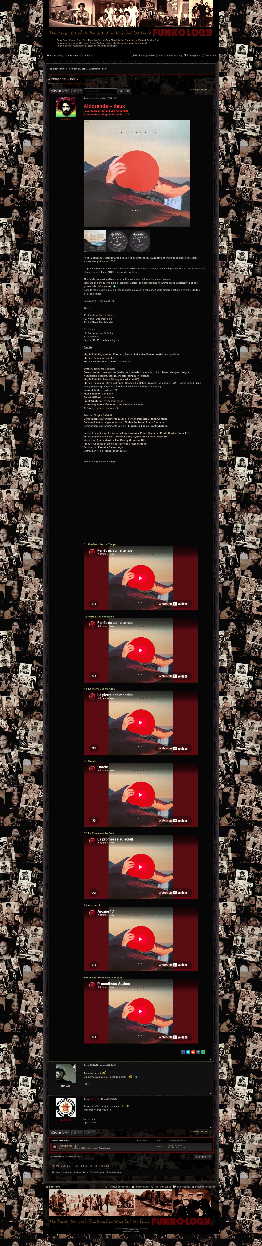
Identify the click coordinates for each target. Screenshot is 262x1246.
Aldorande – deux (98, 69)
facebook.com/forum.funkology (102, 46)
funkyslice (65, 119)
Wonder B (80, 83)
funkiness (69, 83)
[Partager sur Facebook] (183, 1052)
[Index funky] (131, 18)
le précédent (119, 289)
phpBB (125, 1228)
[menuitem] (209, 55)
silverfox (90, 83)
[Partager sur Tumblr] (198, 1052)
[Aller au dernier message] (181, 1145)
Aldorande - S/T (69, 1145)
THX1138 (65, 1086)
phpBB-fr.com (134, 1229)
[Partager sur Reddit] (193, 1052)
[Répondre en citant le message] (203, 98)
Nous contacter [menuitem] (142, 1187)
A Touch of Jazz (103, 1148)
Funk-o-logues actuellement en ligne (81, 1166)
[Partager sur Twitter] (188, 1052)
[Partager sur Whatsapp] (203, 1052)
